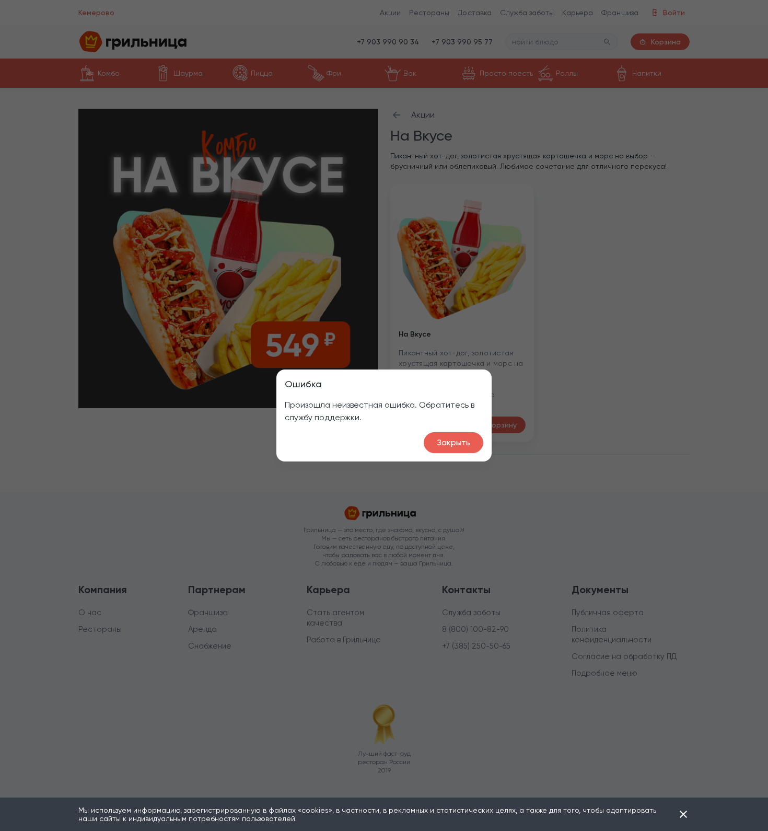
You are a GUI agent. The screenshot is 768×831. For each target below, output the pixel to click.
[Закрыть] (683, 814)
